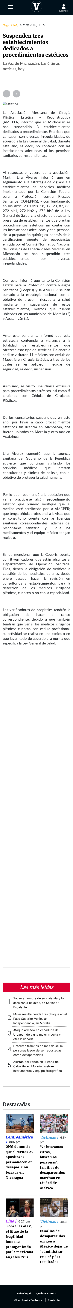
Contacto (54, 1300)
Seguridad (10, 25)
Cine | (11, 1221)
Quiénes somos (46, 1293)
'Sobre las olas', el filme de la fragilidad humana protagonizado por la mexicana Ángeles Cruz (19, 1241)
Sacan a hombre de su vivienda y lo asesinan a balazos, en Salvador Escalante (38, 1002)
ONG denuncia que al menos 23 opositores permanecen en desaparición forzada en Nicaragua (19, 1162)
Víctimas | (49, 1137)
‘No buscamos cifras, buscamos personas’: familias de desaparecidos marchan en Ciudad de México (52, 1167)
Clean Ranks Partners (28, 1300)
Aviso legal (24, 1293)
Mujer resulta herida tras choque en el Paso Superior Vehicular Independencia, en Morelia (40, 1018)
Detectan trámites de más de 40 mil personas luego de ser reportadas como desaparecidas (38, 1050)
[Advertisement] (36, 808)
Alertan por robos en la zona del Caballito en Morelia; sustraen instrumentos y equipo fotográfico (37, 1066)
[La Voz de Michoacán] (36, 5)
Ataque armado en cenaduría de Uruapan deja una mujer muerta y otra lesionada (37, 1034)
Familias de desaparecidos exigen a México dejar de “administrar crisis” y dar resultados (54, 1246)
